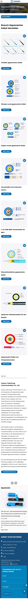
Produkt (7, 9)
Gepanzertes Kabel (12, 454)
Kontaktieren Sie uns (9, 472)
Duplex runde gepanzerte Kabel (13, 146)
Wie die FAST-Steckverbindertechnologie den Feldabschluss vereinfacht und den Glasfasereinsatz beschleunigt (14, 513)
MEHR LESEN (4, 530)
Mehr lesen (6, 68)
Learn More (6, 594)
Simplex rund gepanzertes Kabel (13, 104)
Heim (2, 9)
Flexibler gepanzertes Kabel (11, 63)
